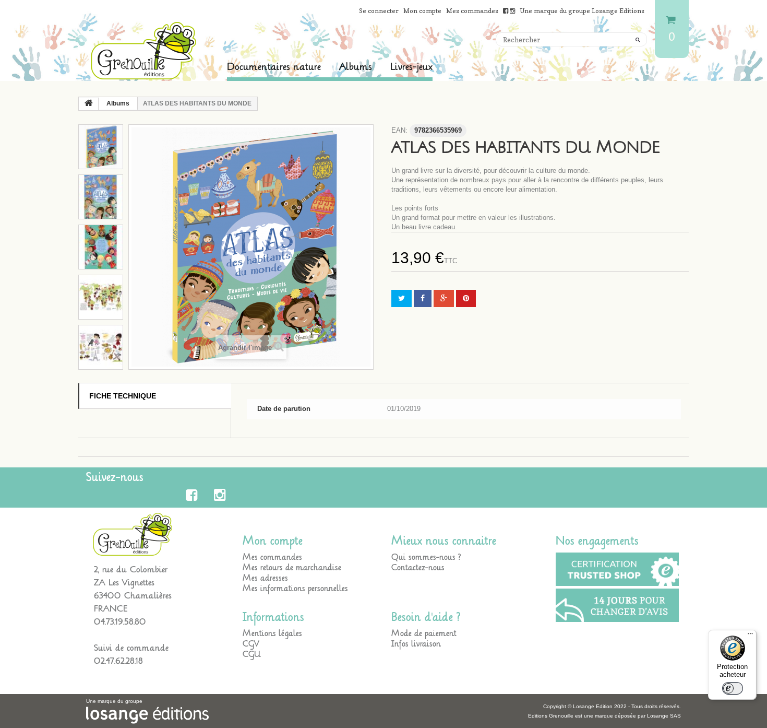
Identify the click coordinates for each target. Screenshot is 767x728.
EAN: (399, 130)
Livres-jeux (411, 67)
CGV (251, 644)
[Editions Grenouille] (143, 50)
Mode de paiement (424, 633)
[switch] (732, 688)
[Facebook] (193, 495)
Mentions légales (272, 633)
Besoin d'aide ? (426, 617)
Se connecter (379, 11)
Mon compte (422, 11)
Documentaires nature (274, 67)
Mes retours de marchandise (292, 567)
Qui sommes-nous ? (426, 557)
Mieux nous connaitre (443, 541)
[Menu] (750, 636)
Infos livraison (416, 644)
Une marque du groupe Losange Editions (582, 11)
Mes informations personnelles (295, 588)
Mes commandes (472, 11)
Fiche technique (122, 396)
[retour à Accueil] (89, 104)
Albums (355, 67)
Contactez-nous (418, 567)
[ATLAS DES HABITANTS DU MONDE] (100, 146)
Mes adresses (265, 578)
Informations (273, 617)
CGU (252, 654)
